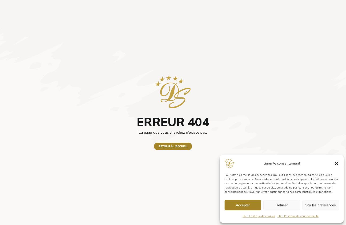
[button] (336, 163)
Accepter (243, 205)
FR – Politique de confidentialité (298, 216)
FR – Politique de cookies (259, 216)
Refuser (282, 205)
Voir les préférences (320, 205)
